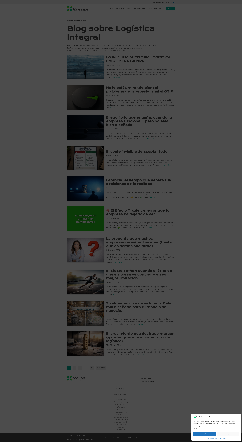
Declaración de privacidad (213, 438)
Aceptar (204, 434)
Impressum (223, 438)
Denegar (228, 434)
